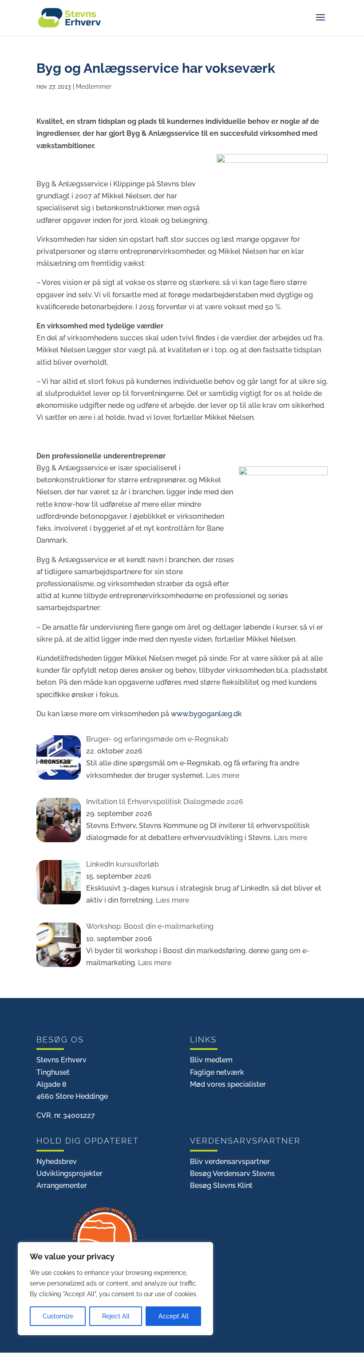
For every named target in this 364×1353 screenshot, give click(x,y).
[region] (115, 1288)
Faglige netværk (217, 1072)
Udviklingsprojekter (69, 1173)
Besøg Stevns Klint (221, 1185)
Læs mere (221, 775)
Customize (58, 1316)
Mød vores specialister (228, 1084)
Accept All (173, 1316)
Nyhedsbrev (56, 1161)
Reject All (116, 1316)
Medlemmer (93, 86)
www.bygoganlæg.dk (206, 714)
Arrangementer (61, 1185)
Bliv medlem (211, 1060)
